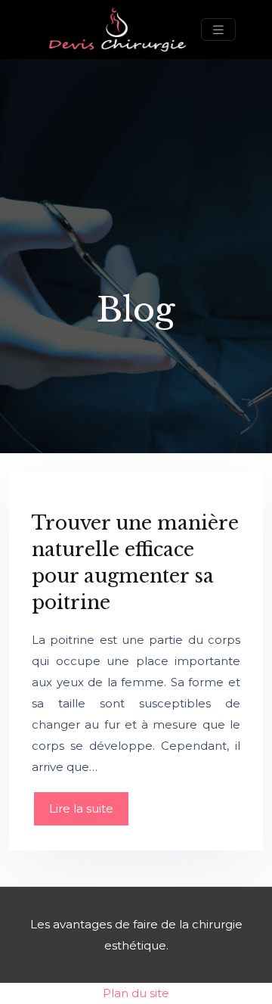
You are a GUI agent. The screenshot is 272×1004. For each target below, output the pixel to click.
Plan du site (136, 993)
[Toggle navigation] (218, 30)
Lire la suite (81, 808)
